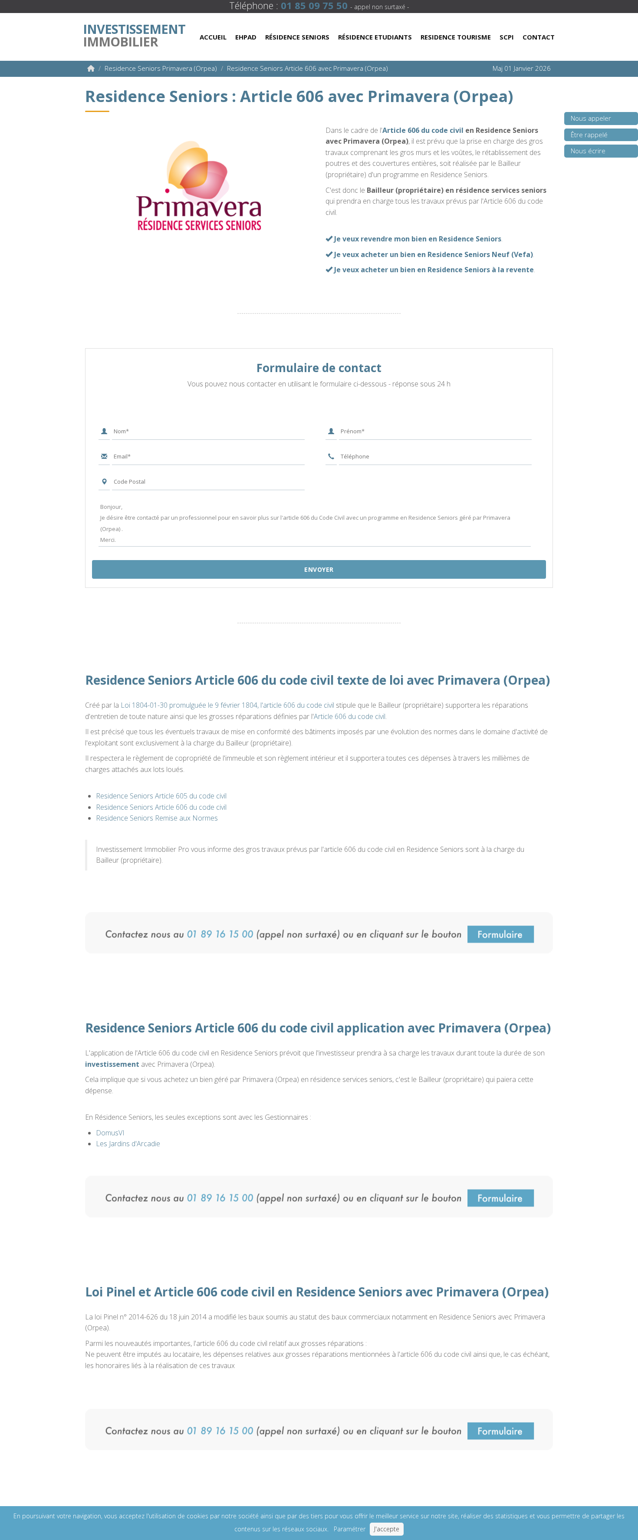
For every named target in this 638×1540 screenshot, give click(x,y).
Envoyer (319, 569)
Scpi (507, 37)
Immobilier (134, 33)
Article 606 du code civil (423, 130)
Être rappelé (589, 134)
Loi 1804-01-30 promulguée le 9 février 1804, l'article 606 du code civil (227, 705)
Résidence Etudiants (375, 37)
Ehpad (246, 37)
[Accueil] (91, 68)
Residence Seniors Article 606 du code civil (161, 807)
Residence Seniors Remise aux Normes (157, 818)
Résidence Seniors (297, 37)
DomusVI (110, 1133)
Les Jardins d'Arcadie (128, 1143)
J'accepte (386, 1529)
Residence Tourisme (456, 37)
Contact (539, 37)
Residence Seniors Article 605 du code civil (161, 796)
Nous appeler (591, 118)
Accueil (213, 37)
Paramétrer (349, 1529)
